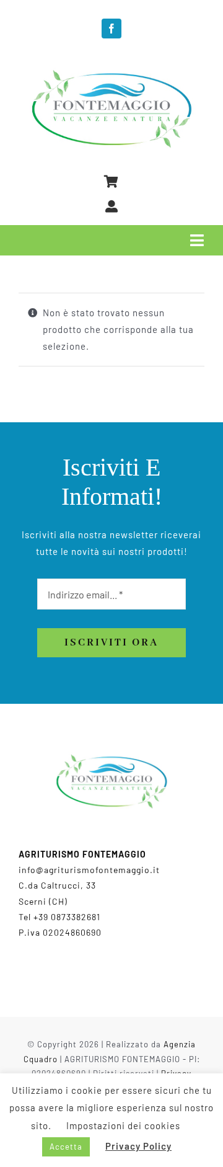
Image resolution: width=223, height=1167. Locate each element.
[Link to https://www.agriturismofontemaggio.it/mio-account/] (111, 206)
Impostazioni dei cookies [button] (123, 1125)
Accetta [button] (66, 1146)
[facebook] (111, 28)
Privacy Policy (138, 1145)
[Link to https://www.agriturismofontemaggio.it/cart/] (111, 181)
